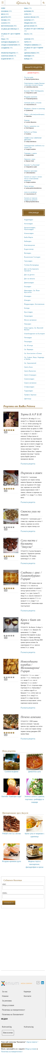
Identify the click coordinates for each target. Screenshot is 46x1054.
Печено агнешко (31, 717)
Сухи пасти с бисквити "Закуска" (29, 543)
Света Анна (28, 367)
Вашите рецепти (33, 67)
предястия (30, 23)
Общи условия (30, 1049)
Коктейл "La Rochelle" (32, 165)
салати (5, 23)
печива (5, 20)
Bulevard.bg (7, 1027)
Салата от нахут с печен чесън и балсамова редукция (33, 178)
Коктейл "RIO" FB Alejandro (34, 91)
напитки (29, 20)
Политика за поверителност (12, 1051)
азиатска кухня (8, 56)
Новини (5, 996)
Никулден (29, 56)
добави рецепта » (34, 73)
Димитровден (29, 282)
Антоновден (28, 224)
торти (27, 42)
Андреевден (28, 220)
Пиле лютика (29, 186)
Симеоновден (29, 379)
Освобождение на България (34, 334)
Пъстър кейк (28, 77)
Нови (3, 8)
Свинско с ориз (29, 159)
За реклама (7, 1001)
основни (6, 11)
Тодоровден (28, 391)
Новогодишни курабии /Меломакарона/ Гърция (30, 666)
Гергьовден (28, 261)
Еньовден (27, 286)
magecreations (31, 149)
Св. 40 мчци (28, 345)
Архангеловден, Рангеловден (30, 228)
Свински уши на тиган (30, 513)
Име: (4, 884)
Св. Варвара (28, 349)
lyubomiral (29, 110)
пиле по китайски (30, 192)
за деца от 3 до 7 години (33, 49)
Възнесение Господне (32, 257)
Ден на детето (29, 275)
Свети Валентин (30, 371)
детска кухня (30, 26)
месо (5, 14)
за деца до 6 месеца (10, 29)
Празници (34, 212)
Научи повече (31, 1042)
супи (27, 14)
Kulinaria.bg (28, 1027)
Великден (27, 253)
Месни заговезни (30, 320)
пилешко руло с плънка (32, 103)
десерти (6, 17)
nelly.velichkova (31, 141)
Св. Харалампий (30, 363)
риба (28, 8)
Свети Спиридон (30, 375)
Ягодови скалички (30, 97)
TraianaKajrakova (31, 98)
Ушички (26, 120)
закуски (29, 39)
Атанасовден (29, 233)
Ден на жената (29, 279)
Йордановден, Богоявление (34, 304)
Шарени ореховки (30, 171)
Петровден (28, 341)
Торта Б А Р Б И (31, 414)
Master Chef (30, 161)
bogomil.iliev (30, 155)
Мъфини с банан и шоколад (34, 108)
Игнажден (27, 296)
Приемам (7, 1045)
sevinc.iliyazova (31, 122)
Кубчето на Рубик (30, 132)
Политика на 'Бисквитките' (13, 1014)
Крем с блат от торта (31, 621)
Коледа (28, 59)
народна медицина (10, 42)
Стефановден (29, 387)
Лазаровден (28, 316)
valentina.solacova (32, 87)
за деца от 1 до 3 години (10, 35)
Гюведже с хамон (30, 153)
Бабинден (27, 241)
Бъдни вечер (7, 59)
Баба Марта (28, 237)
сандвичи (7, 48)
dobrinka (29, 116)
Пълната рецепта (28, 463)
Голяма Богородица (31, 265)
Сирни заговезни (30, 383)
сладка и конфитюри (10, 45)
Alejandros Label (31, 93)
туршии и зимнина (32, 45)
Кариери (27, 992)
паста (28, 34)
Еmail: (4, 893)
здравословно (31, 53)
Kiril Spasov (30, 128)
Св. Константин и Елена (33, 353)
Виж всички (8, 1033)
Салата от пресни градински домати (30, 199)
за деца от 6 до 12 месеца (34, 30)
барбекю (29, 11)
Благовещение (29, 245)
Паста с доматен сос (31, 126)
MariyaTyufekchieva (32, 79)
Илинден (27, 300)
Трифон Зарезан (30, 395)
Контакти (27, 996)
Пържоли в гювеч (31, 473)
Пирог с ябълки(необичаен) (34, 114)
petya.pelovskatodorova (34, 188)
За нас (4, 992)
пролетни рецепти (9, 53)
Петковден (28, 337)
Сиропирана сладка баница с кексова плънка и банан (34, 84)
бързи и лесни (31, 17)
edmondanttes (30, 173)
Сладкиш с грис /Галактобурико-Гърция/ (31, 575)
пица (5, 39)
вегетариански (9, 26)
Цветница (27, 399)
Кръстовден (28, 312)
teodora (28, 134)
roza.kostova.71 (31, 104)
